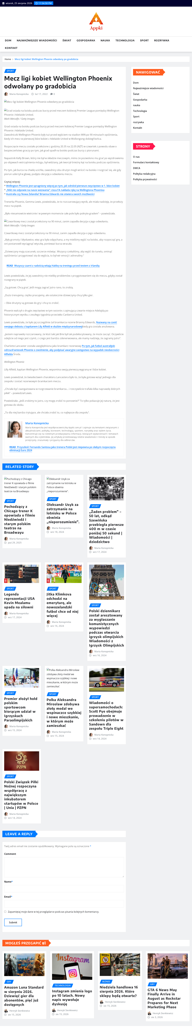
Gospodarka (86, 40)
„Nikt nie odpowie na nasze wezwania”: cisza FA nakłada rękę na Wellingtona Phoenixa (55, 190)
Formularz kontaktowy (146, 162)
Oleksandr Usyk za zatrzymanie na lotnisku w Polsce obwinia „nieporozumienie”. (63, 513)
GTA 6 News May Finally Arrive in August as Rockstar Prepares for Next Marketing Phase (164, 998)
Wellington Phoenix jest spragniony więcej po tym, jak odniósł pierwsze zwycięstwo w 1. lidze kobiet (63, 185)
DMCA (136, 168)
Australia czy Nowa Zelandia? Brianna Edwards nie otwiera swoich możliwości (50, 194)
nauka (105, 40)
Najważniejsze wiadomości (37, 40)
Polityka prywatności (145, 179)
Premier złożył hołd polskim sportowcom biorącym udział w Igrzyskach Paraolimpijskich (21, 709)
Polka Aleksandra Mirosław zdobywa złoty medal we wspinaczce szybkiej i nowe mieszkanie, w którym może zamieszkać (64, 713)
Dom (8, 40)
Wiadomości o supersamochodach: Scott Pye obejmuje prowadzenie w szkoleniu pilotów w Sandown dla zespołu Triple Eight (106, 716)
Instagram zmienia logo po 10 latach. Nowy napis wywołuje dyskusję (72, 997)
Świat (67, 40)
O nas (136, 156)
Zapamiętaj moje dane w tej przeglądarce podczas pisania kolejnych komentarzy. (53, 911)
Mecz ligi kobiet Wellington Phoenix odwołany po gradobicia (46, 59)
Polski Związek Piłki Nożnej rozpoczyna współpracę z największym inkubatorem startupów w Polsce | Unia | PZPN (21, 795)
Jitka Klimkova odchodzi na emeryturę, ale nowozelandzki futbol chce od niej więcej (62, 605)
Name (8, 881)
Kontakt (11, 47)
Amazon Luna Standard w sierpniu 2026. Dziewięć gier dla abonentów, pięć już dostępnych (24, 995)
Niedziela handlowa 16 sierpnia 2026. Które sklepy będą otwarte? (119, 991)
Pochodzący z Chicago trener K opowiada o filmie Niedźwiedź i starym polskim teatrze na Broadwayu (19, 519)
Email (8, 896)
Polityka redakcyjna (144, 173)
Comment (10, 854)
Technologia (125, 40)
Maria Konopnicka (19, 93)
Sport (144, 40)
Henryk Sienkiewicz (19, 1010)
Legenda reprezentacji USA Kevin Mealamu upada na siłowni (19, 600)
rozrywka (161, 40)
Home (8, 59)
